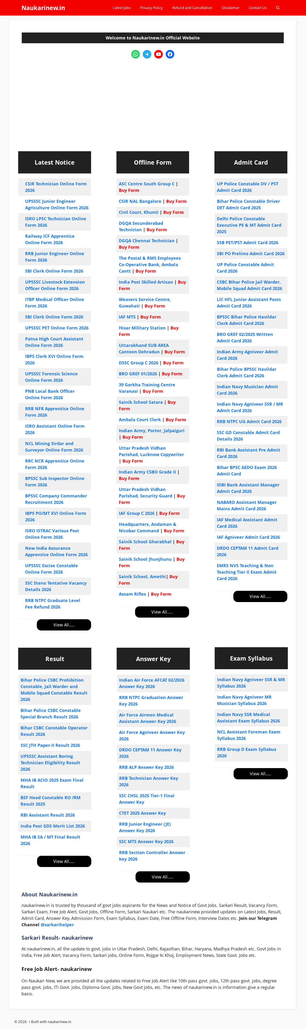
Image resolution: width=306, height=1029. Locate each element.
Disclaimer (230, 7)
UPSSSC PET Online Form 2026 (56, 328)
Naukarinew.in (43, 8)
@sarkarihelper (57, 924)
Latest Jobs (122, 7)
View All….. (64, 625)
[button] (277, 8)
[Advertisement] (153, 100)
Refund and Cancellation (192, 7)
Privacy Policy (151, 7)
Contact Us (258, 7)
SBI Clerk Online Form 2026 (54, 271)
